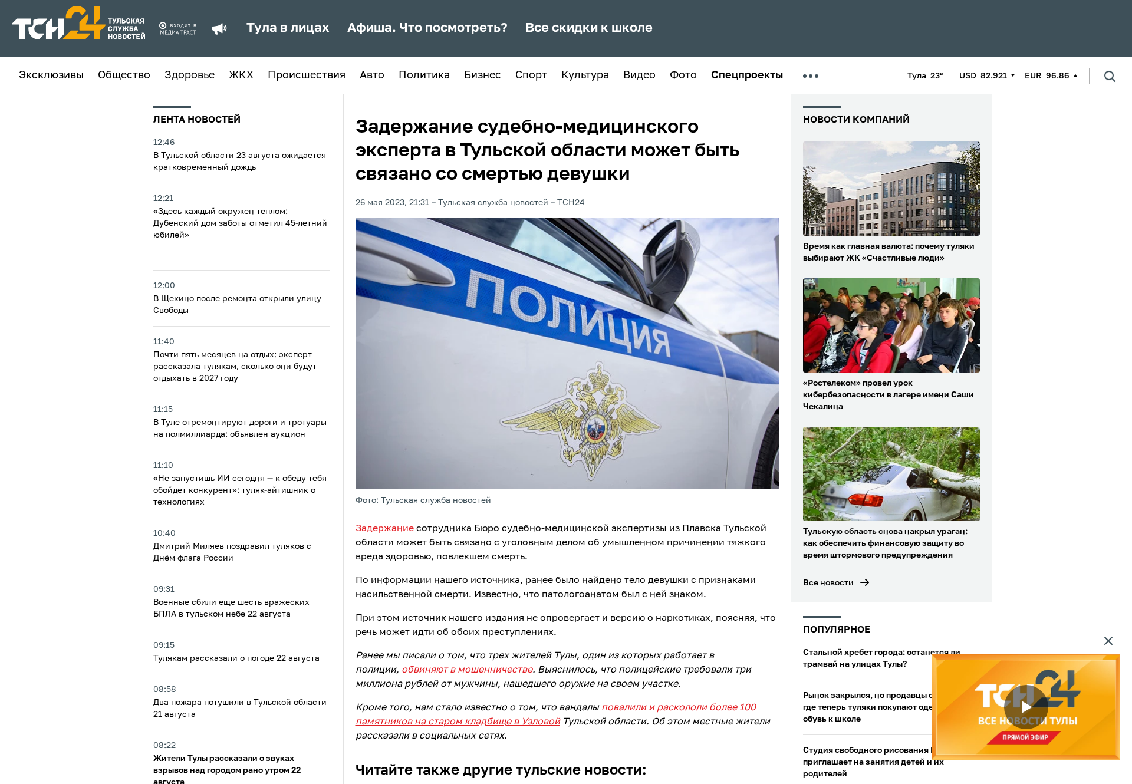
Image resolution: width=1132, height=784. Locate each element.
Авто (372, 75)
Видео (639, 75)
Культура (585, 75)
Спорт (531, 75)
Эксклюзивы (51, 75)
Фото (683, 75)
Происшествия (306, 75)
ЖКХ (241, 75)
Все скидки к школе (589, 28)
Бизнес (482, 75)
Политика (424, 75)
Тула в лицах (288, 28)
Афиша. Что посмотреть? (427, 28)
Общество (124, 75)
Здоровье (189, 75)
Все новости (828, 583)
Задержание (385, 528)
